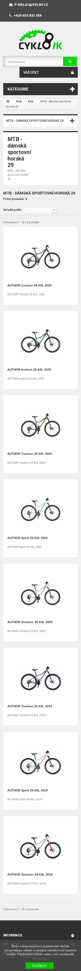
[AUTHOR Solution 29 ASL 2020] (40, 592)
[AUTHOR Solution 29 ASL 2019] (40, 844)
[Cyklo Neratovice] (40, 39)
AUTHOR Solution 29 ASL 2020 (29, 622)
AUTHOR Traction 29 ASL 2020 (29, 453)
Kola (19, 101)
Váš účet (31, 72)
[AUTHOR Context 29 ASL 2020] (40, 255)
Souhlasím (39, 965)
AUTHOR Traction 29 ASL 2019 (29, 706)
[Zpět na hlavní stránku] (8, 101)
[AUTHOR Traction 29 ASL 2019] (40, 676)
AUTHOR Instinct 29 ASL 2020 (29, 369)
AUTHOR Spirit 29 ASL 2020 (27, 538)
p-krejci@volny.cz (31, 5)
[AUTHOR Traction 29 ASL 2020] (40, 424)
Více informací (40, 958)
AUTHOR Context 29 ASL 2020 (29, 285)
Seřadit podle (12, 209)
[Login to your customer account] (72, 72)
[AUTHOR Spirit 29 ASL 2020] (40, 508)
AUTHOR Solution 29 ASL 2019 (29, 874)
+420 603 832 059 (27, 16)
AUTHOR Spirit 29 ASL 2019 (27, 790)
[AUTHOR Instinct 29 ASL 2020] (40, 339)
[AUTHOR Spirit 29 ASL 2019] (40, 760)
